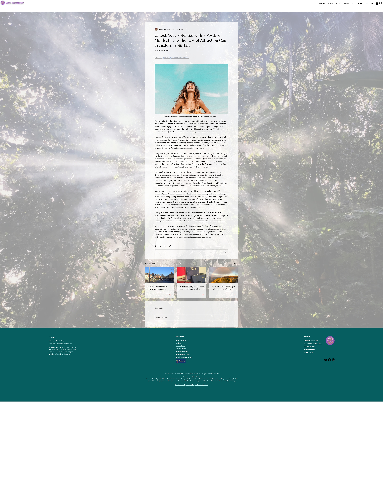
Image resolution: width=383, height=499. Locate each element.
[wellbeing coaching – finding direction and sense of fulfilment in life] (159, 275)
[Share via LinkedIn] (165, 246)
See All (236, 263)
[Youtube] (325, 359)
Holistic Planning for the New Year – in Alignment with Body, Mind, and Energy (191, 288)
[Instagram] (333, 359)
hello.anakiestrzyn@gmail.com (62, 344)
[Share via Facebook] (155, 246)
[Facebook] (329, 359)
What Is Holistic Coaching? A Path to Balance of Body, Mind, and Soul (223, 288)
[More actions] (227, 29)
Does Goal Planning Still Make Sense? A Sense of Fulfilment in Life (157, 288)
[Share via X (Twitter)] (160, 246)
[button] (321, 3)
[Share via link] (170, 246)
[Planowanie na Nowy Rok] (191, 275)
